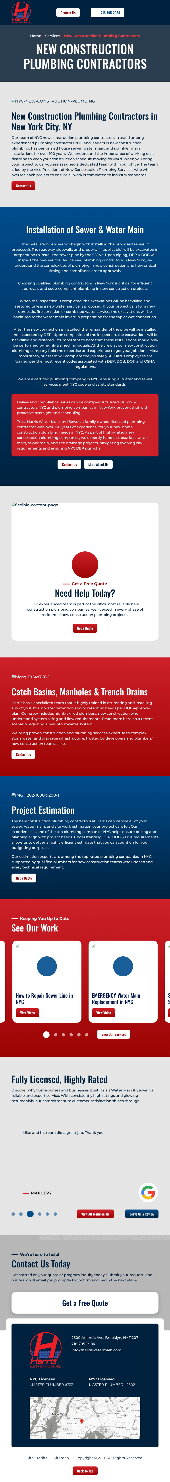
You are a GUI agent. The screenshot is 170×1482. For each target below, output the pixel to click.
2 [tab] (55, 1034)
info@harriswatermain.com (96, 1350)
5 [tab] (79, 1034)
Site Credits (37, 1458)
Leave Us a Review (142, 1214)
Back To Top (85, 1471)
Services (52, 36)
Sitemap (61, 1458)
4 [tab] (71, 1034)
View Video (27, 1012)
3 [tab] (63, 1034)
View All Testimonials (95, 1214)
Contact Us (68, 12)
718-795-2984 (110, 12)
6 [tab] (86, 1034)
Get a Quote (85, 628)
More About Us (98, 464)
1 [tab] (46, 1034)
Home (35, 36)
